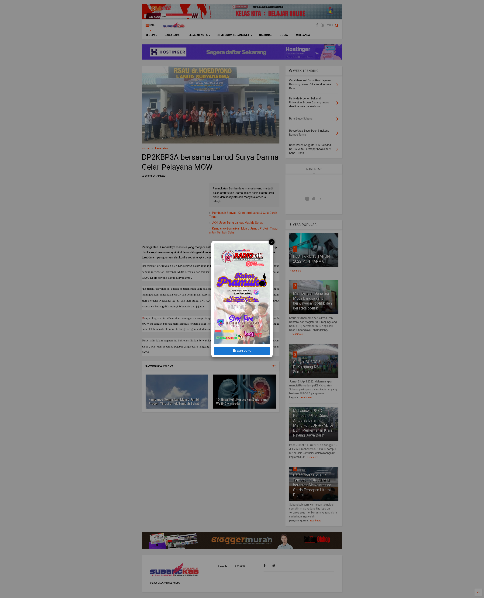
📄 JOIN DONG (242, 350)
